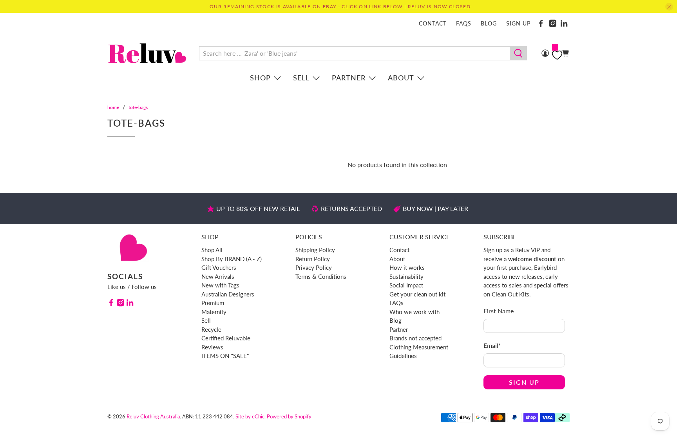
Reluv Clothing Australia (153, 416)
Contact (433, 23)
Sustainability (406, 276)
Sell (301, 77)
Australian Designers (227, 294)
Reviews (212, 347)
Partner (349, 77)
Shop (260, 77)
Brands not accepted (415, 338)
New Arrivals (217, 276)
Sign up (518, 23)
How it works (407, 267)
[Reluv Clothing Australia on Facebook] (541, 23)
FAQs (463, 23)
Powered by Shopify (289, 416)
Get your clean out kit (417, 294)
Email (492, 345)
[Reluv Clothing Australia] (147, 53)
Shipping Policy (315, 249)
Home (113, 107)
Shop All (212, 249)
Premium (212, 302)
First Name (498, 310)
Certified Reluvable (225, 338)
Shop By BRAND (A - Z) (231, 258)
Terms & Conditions (320, 276)
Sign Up (524, 382)
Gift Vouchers (218, 267)
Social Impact (406, 285)
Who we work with (414, 311)
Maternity (213, 311)
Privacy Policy (313, 267)
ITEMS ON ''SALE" (225, 355)
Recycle (211, 329)
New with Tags (220, 285)
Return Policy (312, 258)
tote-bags (138, 107)
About (401, 77)
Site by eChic (249, 416)
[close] (669, 7)
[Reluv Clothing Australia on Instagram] (552, 23)
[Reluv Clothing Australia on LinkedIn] (564, 23)
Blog (489, 23)
